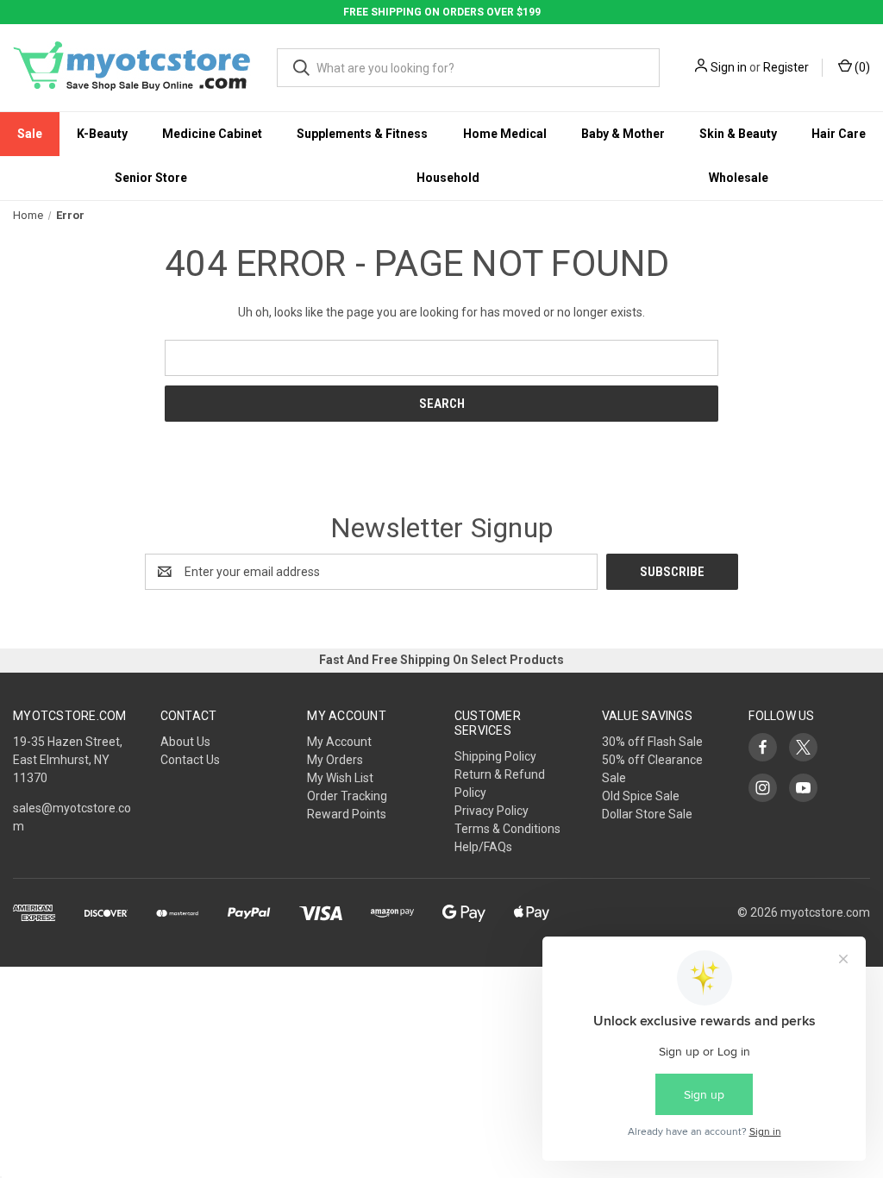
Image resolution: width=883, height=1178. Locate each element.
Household (447, 178)
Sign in (729, 67)
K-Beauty (102, 134)
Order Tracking (347, 796)
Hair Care (838, 134)
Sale (29, 134)
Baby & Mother (623, 134)
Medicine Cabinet (212, 134)
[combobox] (468, 67)
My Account (339, 742)
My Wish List (340, 778)
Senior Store (151, 178)
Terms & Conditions (507, 829)
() (861, 67)
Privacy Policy (491, 811)
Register (786, 67)
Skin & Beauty (738, 134)
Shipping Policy (495, 756)
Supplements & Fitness (362, 134)
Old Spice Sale (640, 796)
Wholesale (738, 178)
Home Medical (505, 134)
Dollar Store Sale (647, 814)
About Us (185, 742)
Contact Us (190, 760)
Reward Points (346, 814)
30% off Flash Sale (652, 742)
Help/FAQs (483, 847)
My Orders (335, 760)
